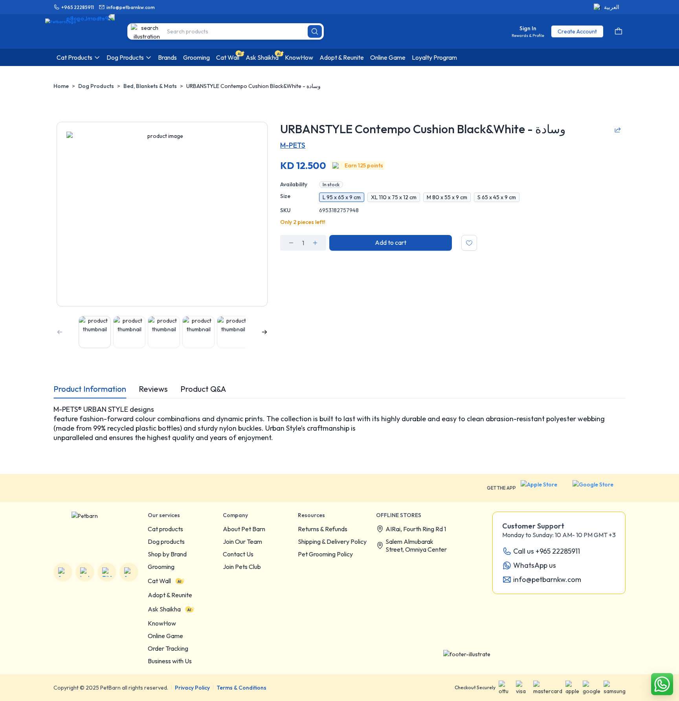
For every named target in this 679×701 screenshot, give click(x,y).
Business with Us (170, 661)
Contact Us (238, 554)
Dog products (166, 541)
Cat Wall (159, 581)
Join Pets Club (242, 567)
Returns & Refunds (322, 529)
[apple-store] (544, 488)
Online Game (165, 636)
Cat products (165, 529)
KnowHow (162, 623)
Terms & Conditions (241, 687)
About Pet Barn (244, 529)
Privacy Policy (192, 687)
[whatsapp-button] (662, 684)
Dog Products (96, 86)
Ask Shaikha (164, 609)
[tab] (89, 389)
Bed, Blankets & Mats (150, 86)
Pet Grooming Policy (325, 554)
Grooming (161, 567)
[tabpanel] (339, 428)
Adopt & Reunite (170, 595)
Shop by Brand (167, 554)
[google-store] (599, 488)
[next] (264, 332)
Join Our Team (242, 541)
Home (61, 86)
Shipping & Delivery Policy (332, 541)
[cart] (618, 31)
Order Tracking (168, 648)
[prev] (59, 332)
